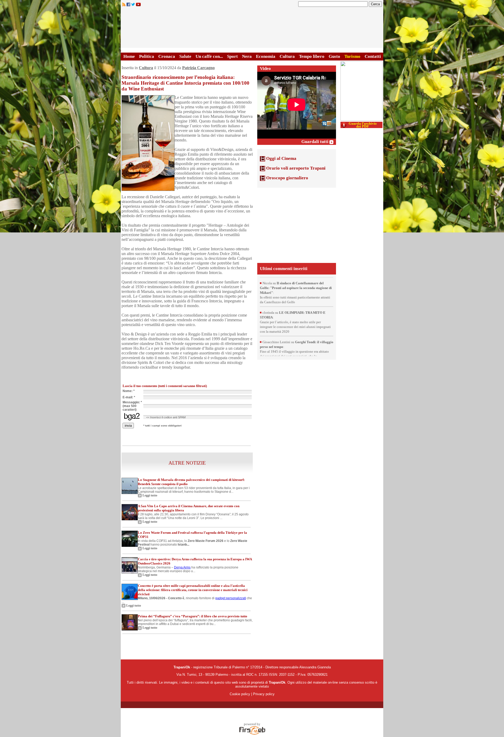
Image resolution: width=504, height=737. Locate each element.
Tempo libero (311, 56)
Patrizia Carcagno (198, 67)
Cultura (287, 56)
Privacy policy (264, 694)
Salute (185, 56)
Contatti (373, 56)
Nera (247, 56)
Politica (146, 56)
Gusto (334, 56)
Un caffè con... (209, 56)
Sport (232, 56)
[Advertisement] (296, 225)
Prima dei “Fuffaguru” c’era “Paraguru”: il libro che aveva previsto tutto (192, 616)
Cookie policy (240, 694)
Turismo (352, 56)
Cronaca (166, 56)
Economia (265, 56)
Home (129, 56)
